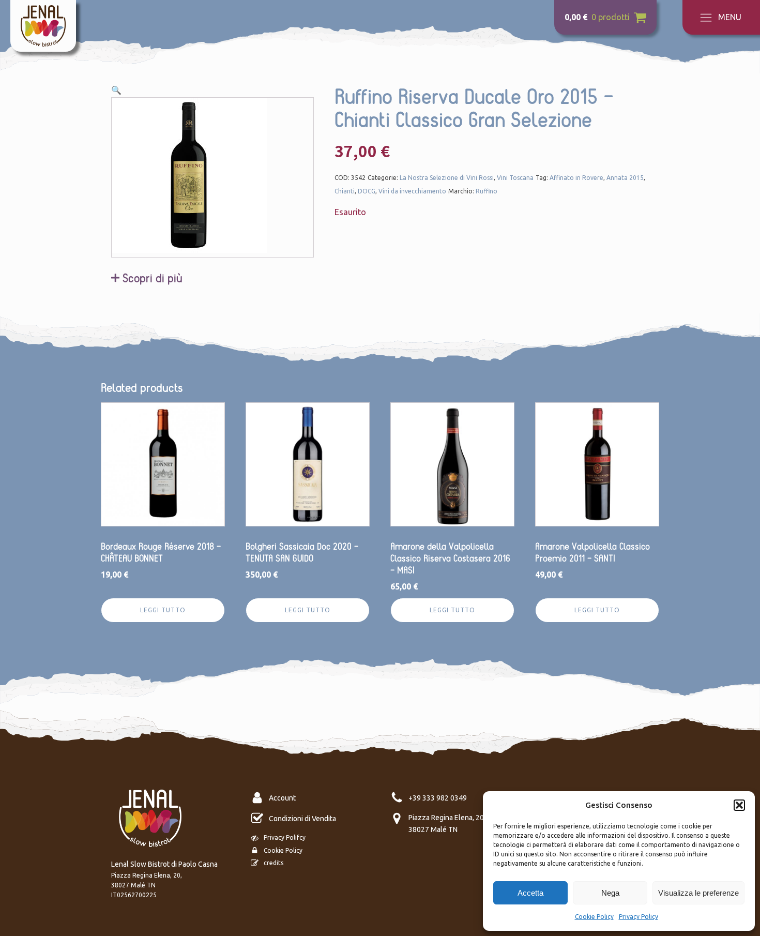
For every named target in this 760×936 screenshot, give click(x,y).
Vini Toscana (515, 177)
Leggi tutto (163, 610)
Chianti (345, 191)
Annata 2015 (625, 177)
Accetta (530, 892)
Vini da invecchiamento (412, 191)
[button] (739, 805)
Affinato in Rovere (576, 177)
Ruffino (486, 191)
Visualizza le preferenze (698, 892)
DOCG (366, 191)
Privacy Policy (638, 916)
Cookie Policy (594, 916)
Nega (610, 892)
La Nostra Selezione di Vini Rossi (447, 177)
